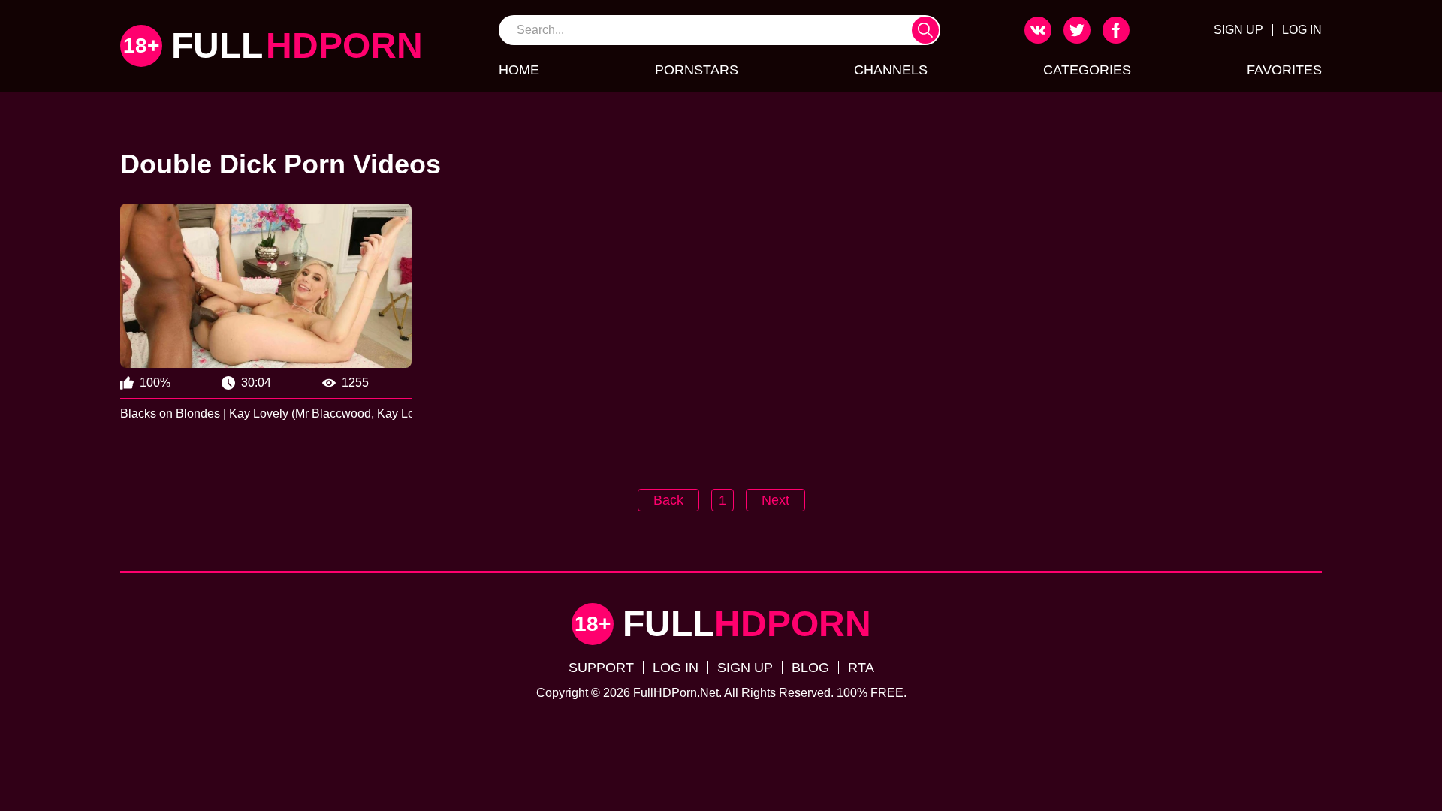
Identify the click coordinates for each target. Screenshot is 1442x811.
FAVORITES (1284, 70)
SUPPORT (601, 667)
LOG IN (1302, 29)
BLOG (810, 667)
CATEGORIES (1087, 70)
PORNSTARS (696, 70)
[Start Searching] (925, 30)
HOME (519, 70)
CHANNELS (891, 70)
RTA (861, 667)
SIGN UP (1238, 29)
